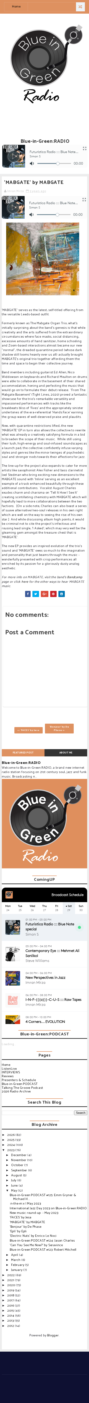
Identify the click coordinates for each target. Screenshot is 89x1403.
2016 (11, 1305)
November (19, 1160)
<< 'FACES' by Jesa (28, 730)
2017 (11, 1300)
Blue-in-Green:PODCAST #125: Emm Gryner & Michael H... (43, 1197)
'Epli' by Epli (18, 1231)
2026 (11, 1135)
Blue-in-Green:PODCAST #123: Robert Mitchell (43, 1249)
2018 (11, 1295)
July (14, 1180)
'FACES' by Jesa (20, 1217)
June (15, 1185)
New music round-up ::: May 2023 (34, 1213)
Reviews (8, 1076)
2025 (11, 1140)
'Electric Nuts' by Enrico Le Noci (33, 1236)
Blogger (53, 1335)
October (17, 1165)
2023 (11, 1150)
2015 (11, 1310)
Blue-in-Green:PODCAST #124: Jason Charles (42, 1240)
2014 (11, 1315)
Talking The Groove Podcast (22, 1088)
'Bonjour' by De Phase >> (59, 728)
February (18, 1265)
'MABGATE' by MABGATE (27, 1222)
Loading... (9, 1044)
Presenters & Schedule (19, 1080)
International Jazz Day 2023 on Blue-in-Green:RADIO (48, 1208)
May (14, 1190)
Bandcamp (74, 577)
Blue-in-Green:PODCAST (20, 1084)
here (24, 582)
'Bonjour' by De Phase (26, 1227)
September (19, 1170)
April (15, 1255)
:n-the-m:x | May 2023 (25, 1203)
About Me (66, 753)
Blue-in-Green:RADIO (21, 763)
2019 (11, 1290)
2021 (11, 1280)
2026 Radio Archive (16, 1091)
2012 (11, 1326)
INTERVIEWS (11, 1072)
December (19, 1155)
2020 (11, 1285)
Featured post (23, 753)
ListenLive (9, 1069)
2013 (11, 1320)
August (17, 1175)
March (16, 1260)
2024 (11, 1145)
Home (16, 6)
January (17, 1270)
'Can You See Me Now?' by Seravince (36, 1245)
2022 (11, 1275)
